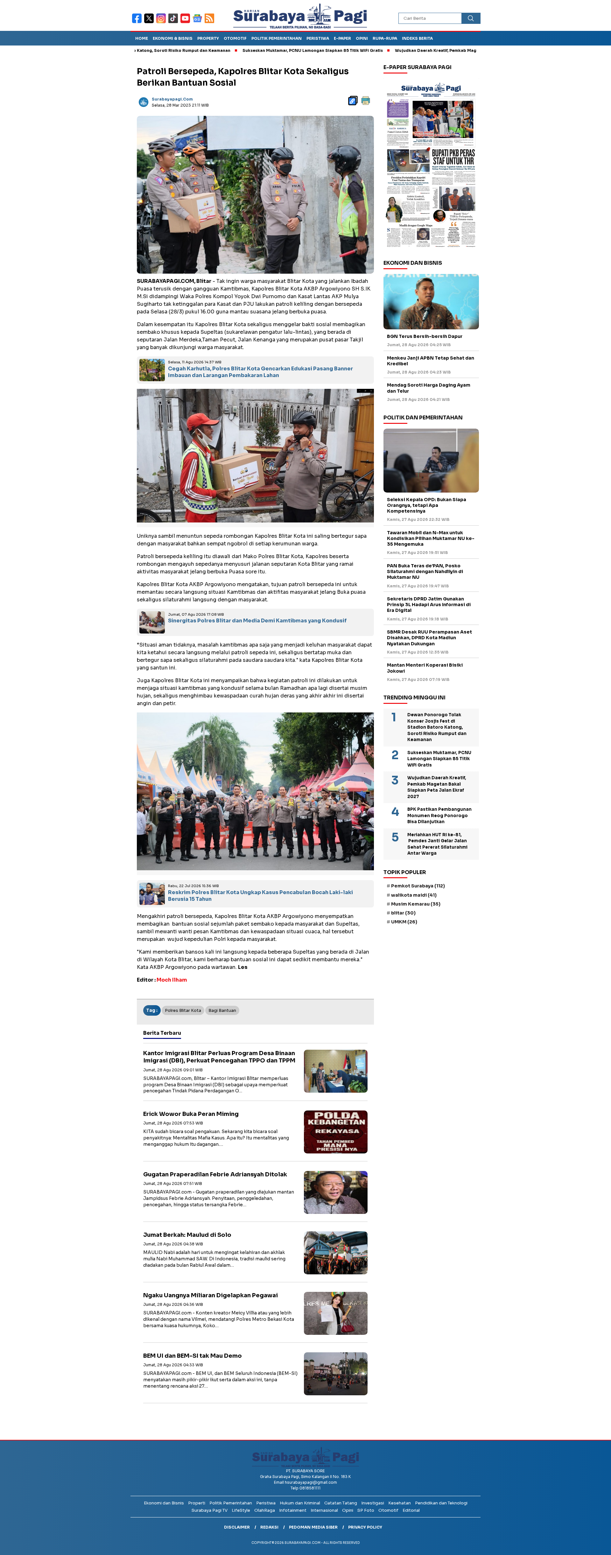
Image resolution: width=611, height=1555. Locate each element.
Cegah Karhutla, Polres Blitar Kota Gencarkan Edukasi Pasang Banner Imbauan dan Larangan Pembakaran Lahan (260, 372)
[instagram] (162, 22)
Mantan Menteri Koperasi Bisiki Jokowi (425, 668)
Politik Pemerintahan (276, 38)
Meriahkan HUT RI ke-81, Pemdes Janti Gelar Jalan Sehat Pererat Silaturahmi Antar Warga (437, 844)
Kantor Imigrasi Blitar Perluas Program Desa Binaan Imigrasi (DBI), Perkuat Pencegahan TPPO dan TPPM (219, 1057)
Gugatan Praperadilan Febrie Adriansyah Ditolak (215, 1174)
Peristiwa (317, 38)
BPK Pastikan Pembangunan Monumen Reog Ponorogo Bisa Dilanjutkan (439, 815)
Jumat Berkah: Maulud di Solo (187, 1234)
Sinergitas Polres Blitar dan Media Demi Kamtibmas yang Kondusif (257, 620)
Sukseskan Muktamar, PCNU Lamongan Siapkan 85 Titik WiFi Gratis (254, 50)
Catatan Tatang (340, 1503)
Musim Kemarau (415, 904)
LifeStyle (241, 1510)
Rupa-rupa (385, 38)
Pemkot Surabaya (418, 886)
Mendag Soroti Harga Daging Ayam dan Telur (428, 388)
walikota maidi (414, 895)
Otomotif (235, 38)
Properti (196, 1503)
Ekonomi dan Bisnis (164, 1503)
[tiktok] (174, 22)
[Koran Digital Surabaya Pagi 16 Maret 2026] (431, 164)
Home (141, 38)
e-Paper (342, 38)
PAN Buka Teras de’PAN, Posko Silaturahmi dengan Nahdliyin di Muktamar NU (425, 571)
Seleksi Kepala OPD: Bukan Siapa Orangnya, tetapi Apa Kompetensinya (426, 505)
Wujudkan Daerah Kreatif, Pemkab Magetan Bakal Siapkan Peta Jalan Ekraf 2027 (420, 50)
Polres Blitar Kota (183, 1010)
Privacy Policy (365, 1527)
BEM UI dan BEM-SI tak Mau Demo (192, 1355)
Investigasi (372, 1503)
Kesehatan (399, 1503)
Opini (362, 38)
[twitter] (150, 22)
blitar (403, 913)
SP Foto (365, 1510)
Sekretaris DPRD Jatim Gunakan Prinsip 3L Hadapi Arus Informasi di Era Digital (429, 604)
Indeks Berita (417, 38)
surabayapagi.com (172, 99)
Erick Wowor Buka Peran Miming (191, 1113)
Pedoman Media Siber (313, 1527)
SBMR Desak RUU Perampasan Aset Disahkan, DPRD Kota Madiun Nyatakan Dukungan (429, 637)
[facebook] (138, 22)
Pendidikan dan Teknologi (441, 1503)
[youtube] (186, 22)
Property (208, 38)
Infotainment (292, 1510)
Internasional (324, 1510)
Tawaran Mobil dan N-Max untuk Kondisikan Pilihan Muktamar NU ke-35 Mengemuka (430, 538)
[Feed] (210, 22)
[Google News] (199, 22)
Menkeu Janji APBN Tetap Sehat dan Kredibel (430, 361)
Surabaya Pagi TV (210, 1510)
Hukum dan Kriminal (300, 1503)
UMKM (404, 922)
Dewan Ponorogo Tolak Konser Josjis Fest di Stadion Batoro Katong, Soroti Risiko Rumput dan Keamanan (437, 727)
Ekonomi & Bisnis (173, 38)
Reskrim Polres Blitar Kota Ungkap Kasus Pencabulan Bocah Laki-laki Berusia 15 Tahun (260, 895)
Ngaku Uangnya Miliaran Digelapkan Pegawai (210, 1295)
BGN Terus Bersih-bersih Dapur (424, 336)
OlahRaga (264, 1510)
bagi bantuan (222, 1010)
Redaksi (269, 1527)
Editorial (411, 1510)
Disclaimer (237, 1527)
